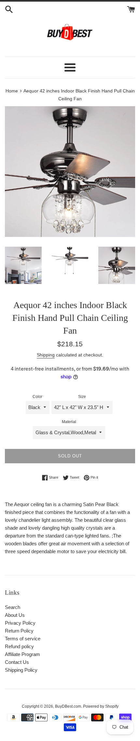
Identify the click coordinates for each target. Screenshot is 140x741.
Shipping (46, 354)
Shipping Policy (21, 670)
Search (12, 607)
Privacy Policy (20, 623)
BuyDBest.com (68, 706)
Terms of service (22, 638)
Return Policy (19, 631)
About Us (15, 615)
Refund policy (19, 646)
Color (37, 396)
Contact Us (17, 662)
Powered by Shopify (101, 706)
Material (69, 422)
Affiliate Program (22, 654)
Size (82, 396)
